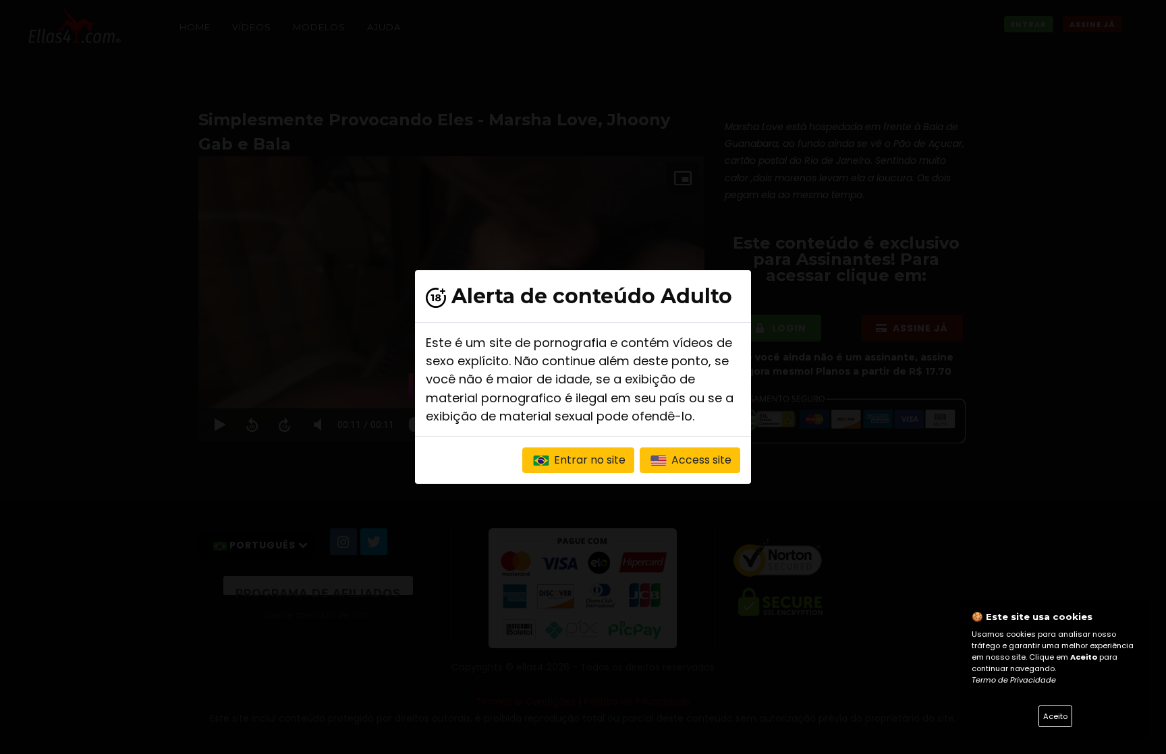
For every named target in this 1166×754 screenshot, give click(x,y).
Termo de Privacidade (1014, 679)
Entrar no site (588, 460)
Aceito (1055, 716)
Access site (700, 460)
